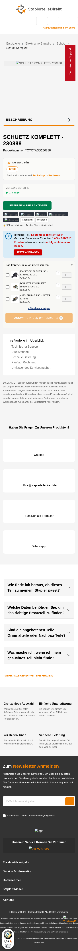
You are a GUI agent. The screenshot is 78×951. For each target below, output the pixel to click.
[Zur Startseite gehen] (39, 9)
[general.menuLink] (5, 21)
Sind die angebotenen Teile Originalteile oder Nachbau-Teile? (36, 632)
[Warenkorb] (73, 21)
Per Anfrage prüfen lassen (46, 175)
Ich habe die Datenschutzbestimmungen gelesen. (31, 815)
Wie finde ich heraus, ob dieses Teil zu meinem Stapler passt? (34, 587)
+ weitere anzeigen (39, 308)
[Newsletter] (69, 801)
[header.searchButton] (40, 21)
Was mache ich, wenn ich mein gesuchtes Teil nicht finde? (34, 655)
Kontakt (51, 21)
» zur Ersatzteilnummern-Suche (59, 28)
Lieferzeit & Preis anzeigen (27, 205)
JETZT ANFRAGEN (28, 252)
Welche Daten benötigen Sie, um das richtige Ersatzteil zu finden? (36, 610)
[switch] (8, 946)
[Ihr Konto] (62, 21)
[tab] (39, 120)
